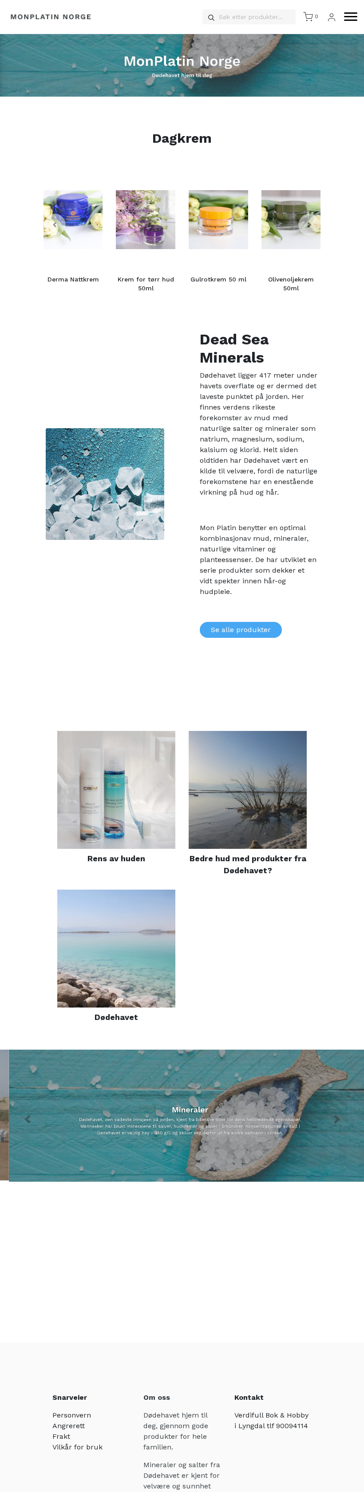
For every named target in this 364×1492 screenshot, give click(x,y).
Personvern (71, 1415)
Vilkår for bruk (77, 1447)
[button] (55, 225)
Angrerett (68, 1426)
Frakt (61, 1436)
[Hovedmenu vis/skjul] (347, 17)
